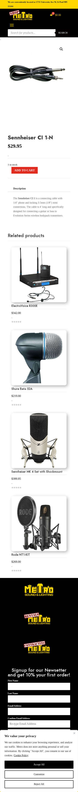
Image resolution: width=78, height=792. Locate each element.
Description (19, 188)
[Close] (74, 733)
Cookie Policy (21, 755)
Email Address (14, 706)
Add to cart (24, 170)
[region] (39, 761)
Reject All (39, 784)
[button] (61, 49)
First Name (13, 680)
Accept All (39, 764)
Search (62, 32)
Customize (39, 774)
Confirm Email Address (19, 718)
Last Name (13, 693)
